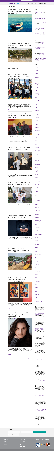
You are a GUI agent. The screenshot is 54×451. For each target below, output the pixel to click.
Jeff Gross (36, 247)
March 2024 (36, 107)
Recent (36, 275)
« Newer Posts (10, 358)
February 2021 (37, 160)
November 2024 (37, 96)
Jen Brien (36, 248)
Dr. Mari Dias (37, 223)
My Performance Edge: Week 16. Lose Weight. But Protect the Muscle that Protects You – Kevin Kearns (40, 35)
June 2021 (36, 154)
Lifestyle (36, 257)
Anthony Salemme (37, 203)
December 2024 (37, 94)
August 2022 (37, 134)
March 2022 (36, 141)
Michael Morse (37, 263)
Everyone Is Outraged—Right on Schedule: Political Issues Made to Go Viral (39, 43)
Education (36, 224)
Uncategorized (37, 294)
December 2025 (37, 77)
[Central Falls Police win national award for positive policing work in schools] (20, 161)
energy (36, 228)
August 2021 (37, 151)
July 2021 (36, 153)
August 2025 (37, 83)
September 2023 (37, 116)
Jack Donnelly (37, 244)
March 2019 (36, 191)
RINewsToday (38, 299)
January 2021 (37, 161)
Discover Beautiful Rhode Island (39, 218)
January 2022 (37, 144)
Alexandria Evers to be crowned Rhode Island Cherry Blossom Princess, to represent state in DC (19, 315)
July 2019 (36, 187)
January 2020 (37, 178)
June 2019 (36, 188)
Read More (9, 109)
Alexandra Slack (37, 198)
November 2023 (37, 113)
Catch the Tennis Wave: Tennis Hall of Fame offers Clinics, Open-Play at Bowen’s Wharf (40, 32)
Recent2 (36, 277)
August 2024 (37, 100)
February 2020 (37, 177)
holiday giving (37, 240)
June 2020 (36, 171)
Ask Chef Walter (37, 207)
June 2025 (36, 86)
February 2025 (37, 91)
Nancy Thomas (37, 264)
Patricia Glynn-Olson (38, 271)
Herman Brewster (37, 238)
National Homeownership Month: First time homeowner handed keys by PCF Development (19, 184)
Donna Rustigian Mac (38, 220)
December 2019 (37, 180)
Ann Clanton (36, 201)
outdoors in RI (37, 270)
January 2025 (37, 93)
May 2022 (36, 138)
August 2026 (37, 66)
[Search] (32, 0)
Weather (36, 297)
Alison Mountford (37, 200)
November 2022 (37, 130)
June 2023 (36, 120)
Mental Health (37, 260)
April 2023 (36, 123)
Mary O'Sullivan (37, 258)
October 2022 (37, 131)
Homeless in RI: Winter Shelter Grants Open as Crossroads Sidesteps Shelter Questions (40, 16)
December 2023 (37, 111)
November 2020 (37, 164)
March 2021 (36, 158)
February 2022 (37, 143)
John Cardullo (37, 251)
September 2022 (37, 133)
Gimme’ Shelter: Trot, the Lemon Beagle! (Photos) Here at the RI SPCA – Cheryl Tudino (40, 25)
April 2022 (36, 140)
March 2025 (36, 90)
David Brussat (37, 217)
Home (36, 241)
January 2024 (37, 110)
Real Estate (36, 274)
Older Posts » (30, 358)
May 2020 (36, 173)
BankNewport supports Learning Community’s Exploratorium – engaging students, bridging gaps (19, 76)
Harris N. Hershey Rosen (38, 234)
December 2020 (37, 163)
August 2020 (37, 168)
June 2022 (36, 137)
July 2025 (36, 84)
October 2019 (37, 183)
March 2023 (36, 124)
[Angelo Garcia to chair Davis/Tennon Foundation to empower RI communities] (20, 126)
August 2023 (37, 117)
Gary (35, 58)
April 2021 (36, 157)
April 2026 (36, 71)
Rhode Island (37, 280)
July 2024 (36, 101)
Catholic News (37, 214)
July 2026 (36, 67)
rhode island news (37, 281)
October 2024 (37, 97)
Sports (36, 290)
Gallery (36, 233)
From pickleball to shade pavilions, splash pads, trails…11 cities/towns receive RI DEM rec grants (18, 250)
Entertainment (37, 230)
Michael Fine (37, 261)
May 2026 (36, 70)
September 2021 (37, 150)
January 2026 (37, 76)
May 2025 (36, 87)
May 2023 (36, 121)
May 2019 (36, 190)
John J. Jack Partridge (38, 254)
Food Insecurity (37, 231)
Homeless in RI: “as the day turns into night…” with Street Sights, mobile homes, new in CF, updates (19, 279)
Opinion (36, 268)
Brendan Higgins (37, 210)
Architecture (36, 204)
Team (36, 291)
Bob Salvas (36, 208)
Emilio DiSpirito (37, 227)
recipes (36, 278)
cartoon (36, 213)
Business (36, 211)
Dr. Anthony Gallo (37, 221)
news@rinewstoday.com (42, 0)
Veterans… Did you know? (38, 295)
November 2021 (37, 147)
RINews (36, 284)
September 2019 (37, 184)
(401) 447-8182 (23, 441)
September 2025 (37, 81)
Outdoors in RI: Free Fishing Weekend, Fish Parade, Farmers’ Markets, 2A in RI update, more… (19, 45)
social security (37, 287)
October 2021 (37, 148)
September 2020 (37, 167)
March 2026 (36, 73)
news (35, 267)
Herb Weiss (36, 237)
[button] (33, 3)
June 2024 (36, 103)
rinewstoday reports (38, 285)
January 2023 (37, 127)
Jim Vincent (36, 250)
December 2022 (37, 128)
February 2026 (37, 74)
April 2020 (36, 174)
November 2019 (37, 181)
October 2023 (37, 114)
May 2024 (36, 104)
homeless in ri (37, 243)
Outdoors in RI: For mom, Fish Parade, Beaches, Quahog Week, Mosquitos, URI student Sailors (19, 11)
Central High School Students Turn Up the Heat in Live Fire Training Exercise (40, 19)
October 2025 (37, 80)
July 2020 (36, 170)
